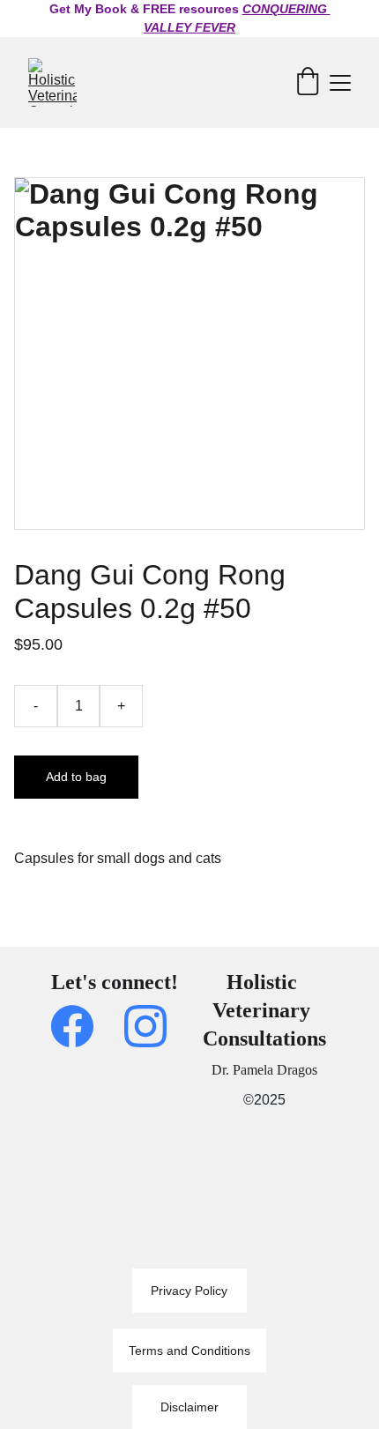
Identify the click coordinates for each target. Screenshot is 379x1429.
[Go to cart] (308, 82)
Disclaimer (189, 1407)
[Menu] (340, 83)
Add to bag (76, 777)
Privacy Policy (189, 1291)
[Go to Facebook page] (81, 1026)
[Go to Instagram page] (145, 1026)
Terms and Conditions (189, 1350)
